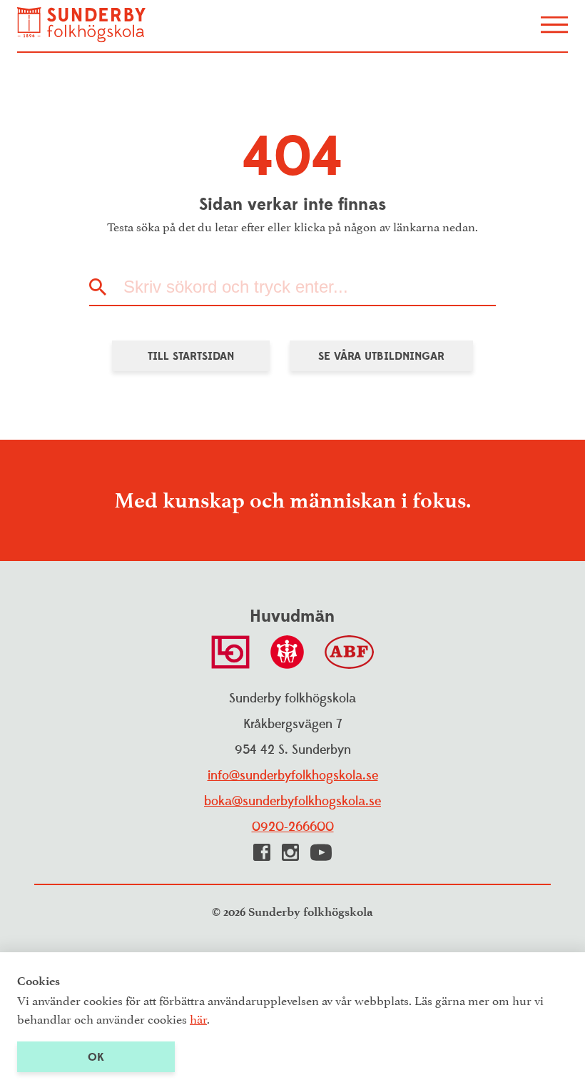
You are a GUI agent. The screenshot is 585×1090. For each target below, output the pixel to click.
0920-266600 (293, 827)
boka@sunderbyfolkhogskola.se (292, 801)
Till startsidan (191, 356)
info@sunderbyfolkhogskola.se (293, 775)
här (198, 1018)
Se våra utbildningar (381, 356)
